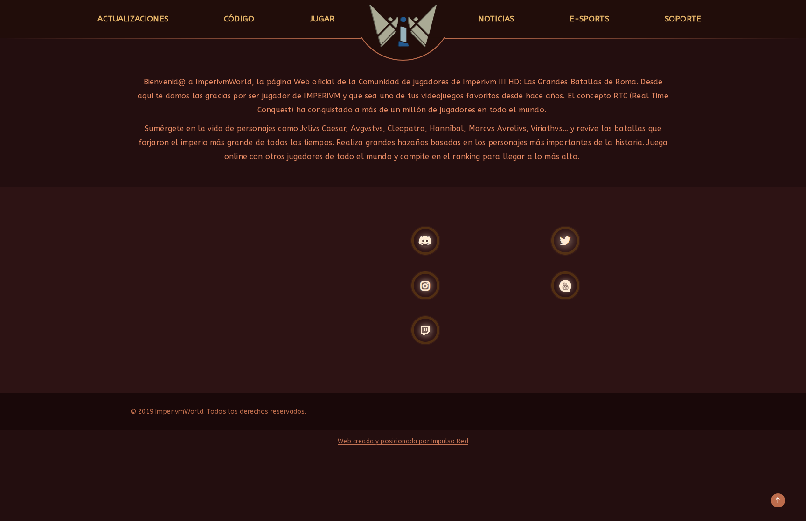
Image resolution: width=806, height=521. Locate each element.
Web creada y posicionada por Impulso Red (403, 441)
